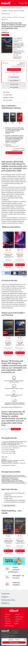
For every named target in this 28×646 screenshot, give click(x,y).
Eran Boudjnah (24, 348)
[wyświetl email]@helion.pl (9, 635)
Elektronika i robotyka (6, 461)
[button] (25, 239)
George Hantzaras (8, 348)
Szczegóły (7, 94)
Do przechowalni (14, 87)
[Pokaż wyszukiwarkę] (20, 3)
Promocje (10, 10)
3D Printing (8, 145)
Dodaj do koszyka (13, 69)
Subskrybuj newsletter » (16, 584)
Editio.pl (7, 616)
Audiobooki (4, 10)
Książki (9, 7)
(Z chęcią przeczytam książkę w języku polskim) (18, 46)
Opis (6, 92)
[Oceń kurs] (6, 429)
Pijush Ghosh (15, 146)
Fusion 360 (22, 463)
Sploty (17, 623)
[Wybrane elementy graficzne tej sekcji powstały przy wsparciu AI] (25, 276)
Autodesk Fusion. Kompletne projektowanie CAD (8, 256)
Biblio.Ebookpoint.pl (9, 625)
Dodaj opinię (15, 429)
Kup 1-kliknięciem (14, 80)
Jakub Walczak (8, 259)
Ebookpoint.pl (18, 619)
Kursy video (19, 7)
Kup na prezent (14, 77)
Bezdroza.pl (7, 619)
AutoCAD (22, 460)
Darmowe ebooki (5, 13)
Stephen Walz (8, 142)
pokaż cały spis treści (9, 505)
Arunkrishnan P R (9, 146)
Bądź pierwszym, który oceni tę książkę (19, 52)
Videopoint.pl (8, 621)
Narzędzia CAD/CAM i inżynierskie (10, 460)
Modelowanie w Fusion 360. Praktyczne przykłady (20, 256)
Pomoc (20, 407)
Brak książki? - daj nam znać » (18, 577)
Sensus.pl (18, 614)
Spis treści (7, 100)
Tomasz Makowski (19, 259)
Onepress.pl (7, 614)
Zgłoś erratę (4, 456)
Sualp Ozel (19, 38)
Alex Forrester (18, 348)
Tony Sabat (13, 142)
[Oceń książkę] (19, 50)
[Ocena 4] (19, 50)
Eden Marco (8, 546)
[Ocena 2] (15, 50)
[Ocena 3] (17, 50)
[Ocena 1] (14, 50)
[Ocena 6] (22, 50)
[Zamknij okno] (24, 640)
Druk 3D (15, 461)
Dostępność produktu (8, 97)
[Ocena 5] (20, 50)
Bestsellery (22, 10)
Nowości (16, 10)
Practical (15, 41)
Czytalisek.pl (8, 623)
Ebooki (13, 7)
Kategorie (3, 7)
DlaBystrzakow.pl (19, 616)
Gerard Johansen (20, 546)
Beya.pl (17, 621)
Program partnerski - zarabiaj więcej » (14, 570)
